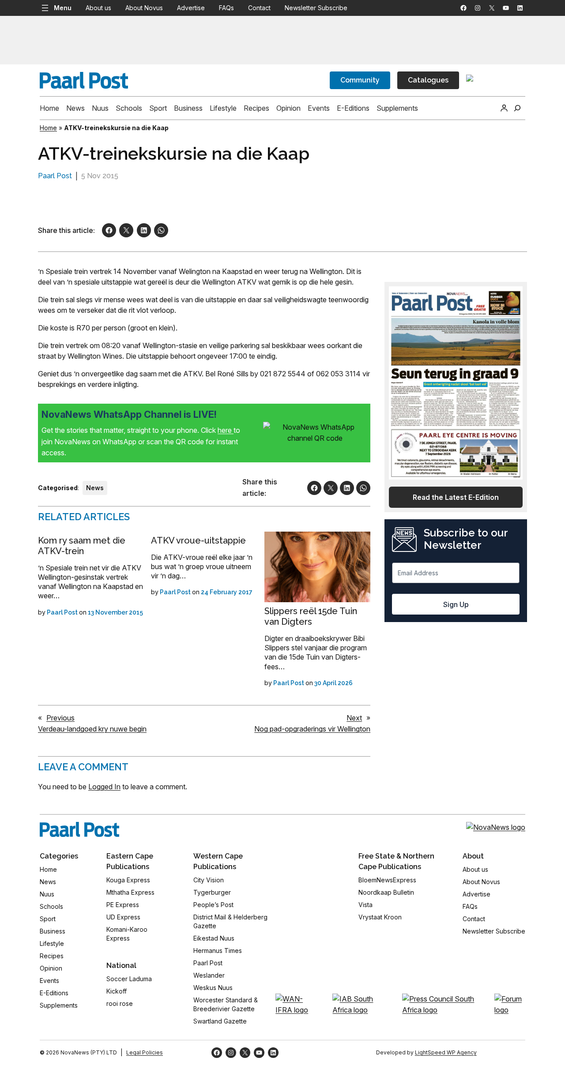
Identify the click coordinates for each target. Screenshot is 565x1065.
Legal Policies (144, 1052)
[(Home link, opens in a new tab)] (79, 829)
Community (360, 80)
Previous (60, 717)
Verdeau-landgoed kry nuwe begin (92, 728)
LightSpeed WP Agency (446, 1052)
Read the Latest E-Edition (456, 497)
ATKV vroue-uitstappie (198, 540)
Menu (63, 7)
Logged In (104, 786)
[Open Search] (517, 108)
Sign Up (456, 604)
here (226, 430)
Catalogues (428, 80)
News (95, 487)
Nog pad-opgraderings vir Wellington (312, 728)
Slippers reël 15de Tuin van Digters (310, 616)
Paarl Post (55, 176)
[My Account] (504, 108)
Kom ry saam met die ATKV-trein (81, 545)
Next (354, 717)
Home (48, 127)
